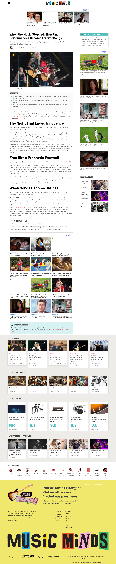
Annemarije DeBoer (19, 48)
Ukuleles (45, 473)
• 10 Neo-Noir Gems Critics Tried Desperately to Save (27, 224)
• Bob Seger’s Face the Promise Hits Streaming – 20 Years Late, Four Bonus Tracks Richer (39, 227)
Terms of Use (86, 559)
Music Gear (69, 517)
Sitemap (92, 556)
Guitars (36, 473)
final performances (20, 207)
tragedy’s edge (20, 118)
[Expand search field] (106, 3)
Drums (10, 473)
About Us (58, 514)
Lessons (68, 525)
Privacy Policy (73, 556)
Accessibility (100, 556)
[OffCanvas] (9, 3)
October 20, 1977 (65, 162)
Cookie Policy (83, 556)
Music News (15, 30)
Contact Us (58, 516)
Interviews (69, 527)
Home (11, 30)
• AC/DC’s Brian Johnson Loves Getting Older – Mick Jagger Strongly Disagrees (35, 229)
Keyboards (53, 473)
